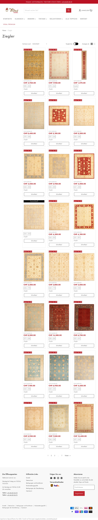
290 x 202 (27, 86)
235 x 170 (27, 288)
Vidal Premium (9, 24)
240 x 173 (52, 288)
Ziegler (26, 89)
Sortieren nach (26, 44)
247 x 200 (77, 187)
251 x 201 (77, 238)
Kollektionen (56, 19)
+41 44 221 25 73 (67, 2)
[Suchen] (68, 10)
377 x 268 (27, 338)
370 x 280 (27, 137)
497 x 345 (77, 439)
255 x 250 (77, 137)
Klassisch (19, 19)
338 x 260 (52, 338)
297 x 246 (27, 439)
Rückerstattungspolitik (32, 486)
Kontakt (83, 19)
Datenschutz (29, 480)
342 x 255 (27, 389)
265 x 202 (52, 238)
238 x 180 (77, 288)
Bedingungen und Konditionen (34, 483)
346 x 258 (52, 439)
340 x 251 (52, 389)
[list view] (94, 44)
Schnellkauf (34, 93)
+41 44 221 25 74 (12, 493)
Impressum (29, 491)
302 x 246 (77, 389)
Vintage (42, 19)
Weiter (67, 456)
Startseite (7, 19)
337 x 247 (77, 338)
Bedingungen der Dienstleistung (35, 488)
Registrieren (79, 493)
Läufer (76, 86)
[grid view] (91, 44)
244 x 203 (27, 234)
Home (4, 30)
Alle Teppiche (71, 19)
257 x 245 (52, 137)
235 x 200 (52, 187)
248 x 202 (27, 187)
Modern (31, 19)
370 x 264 (52, 86)
